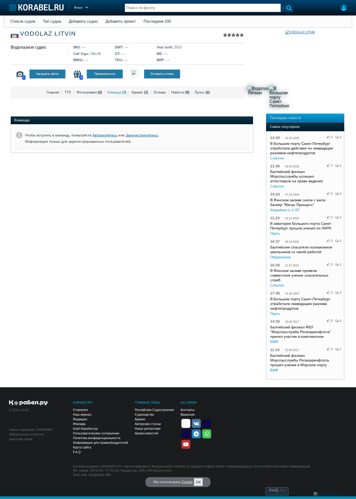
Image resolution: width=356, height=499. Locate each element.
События (277, 158)
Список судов (22, 21)
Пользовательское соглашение (96, 433)
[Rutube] (206, 423)
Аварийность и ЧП (284, 210)
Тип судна (52, 21)
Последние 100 (157, 21)
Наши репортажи (148, 429)
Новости (180, 92)
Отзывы (160, 92)
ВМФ (274, 342)
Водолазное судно (28, 47)
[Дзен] (186, 423)
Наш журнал (82, 414)
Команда (116, 92)
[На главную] (36, 7)
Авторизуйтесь (105, 135)
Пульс (202, 92)
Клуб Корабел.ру (85, 429)
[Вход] (344, 8)
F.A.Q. (77, 452)
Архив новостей (146, 433)
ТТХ (68, 92)
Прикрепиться (105, 73)
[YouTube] (186, 444)
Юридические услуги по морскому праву (26, 437)
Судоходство (144, 414)
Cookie (187, 482)
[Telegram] (196, 433)
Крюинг (140, 92)
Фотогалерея (89, 92)
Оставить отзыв (162, 73)
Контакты (188, 410)
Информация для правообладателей (100, 443)
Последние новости (285, 118)
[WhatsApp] (206, 433)
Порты (275, 233)
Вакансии (188, 414)
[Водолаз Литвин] (258, 96)
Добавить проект (121, 21)
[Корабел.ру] (28, 403)
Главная (52, 92)
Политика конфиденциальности (96, 438)
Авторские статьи (148, 424)
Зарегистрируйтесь (142, 135)
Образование (280, 257)
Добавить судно (83, 21)
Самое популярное (285, 127)
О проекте (80, 410)
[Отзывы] (134, 74)
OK (198, 482)
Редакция (80, 419)
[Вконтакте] (196, 423)
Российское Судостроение (154, 410)
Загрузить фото (47, 73)
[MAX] (186, 433)
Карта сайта (82, 447)
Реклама (79, 424)
